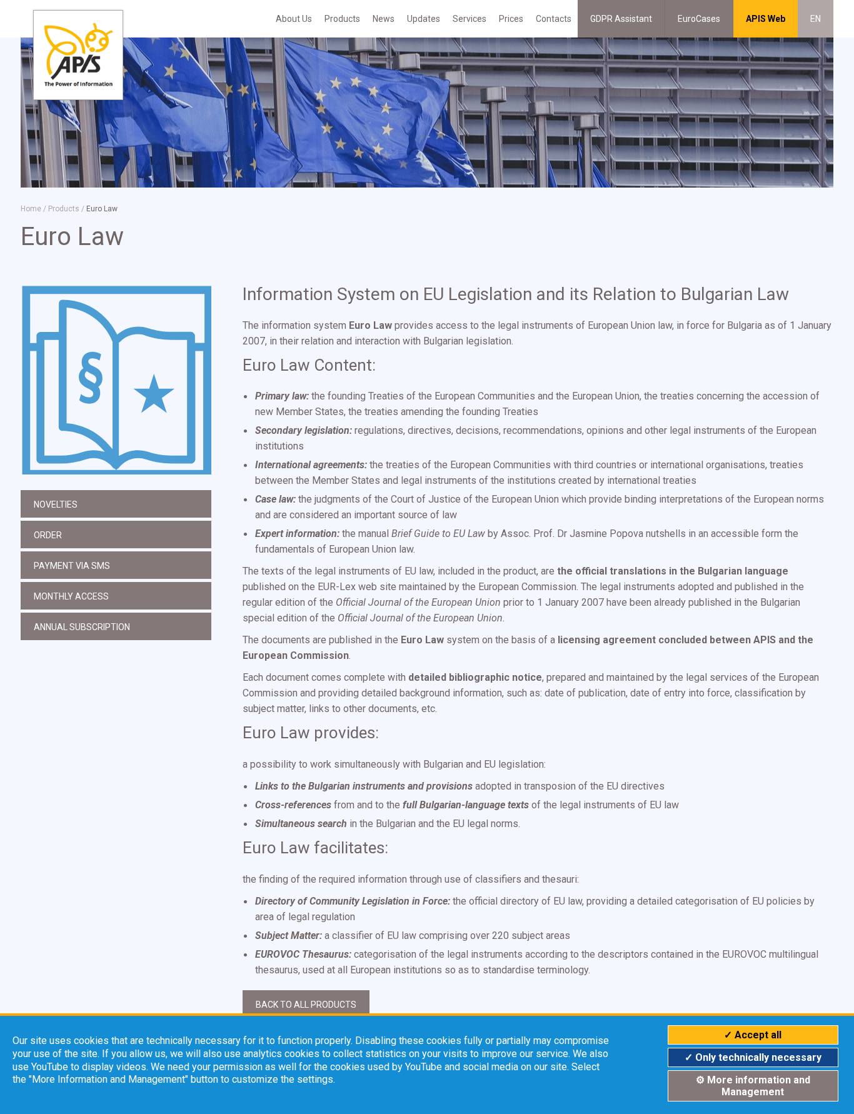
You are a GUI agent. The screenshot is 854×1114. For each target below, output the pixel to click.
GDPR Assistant (621, 19)
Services (469, 19)
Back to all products (306, 1005)
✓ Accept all (752, 1035)
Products (342, 19)
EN (815, 19)
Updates (423, 19)
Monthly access (71, 596)
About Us (294, 19)
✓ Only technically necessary (753, 1057)
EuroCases (699, 19)
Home (31, 208)
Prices (511, 19)
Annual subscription (82, 627)
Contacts (553, 19)
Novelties (56, 504)
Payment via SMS (72, 566)
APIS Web (765, 19)
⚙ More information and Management (753, 1086)
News (383, 19)
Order (48, 535)
